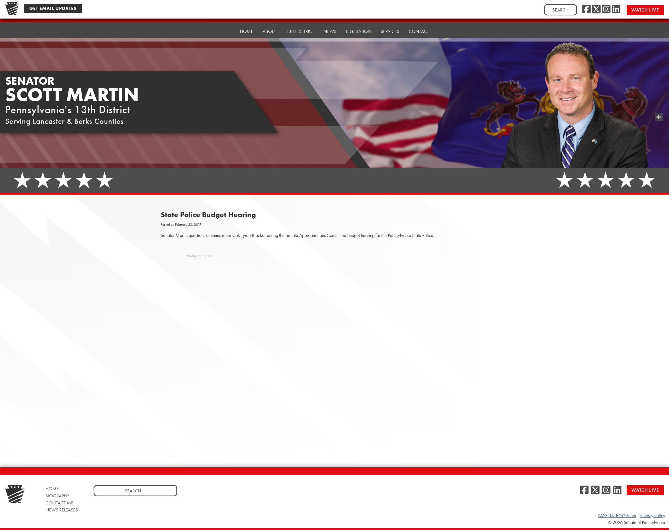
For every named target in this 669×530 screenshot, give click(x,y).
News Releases (61, 510)
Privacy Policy (652, 516)
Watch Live (645, 10)
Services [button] (390, 31)
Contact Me (59, 503)
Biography (57, 496)
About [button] (270, 31)
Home (246, 31)
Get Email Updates (53, 8)
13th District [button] (300, 31)
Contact (419, 31)
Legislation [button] (358, 31)
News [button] (330, 31)
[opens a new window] (659, 107)
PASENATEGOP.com (617, 516)
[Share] (659, 117)
